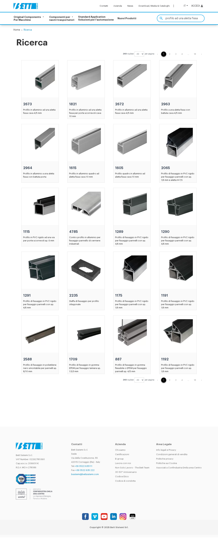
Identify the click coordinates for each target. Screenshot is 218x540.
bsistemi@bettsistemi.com (85, 474)
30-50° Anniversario (126, 472)
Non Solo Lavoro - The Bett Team (132, 468)
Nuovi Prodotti (127, 18)
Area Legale (164, 444)
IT (185, 6)
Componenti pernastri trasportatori (61, 18)
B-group (119, 459)
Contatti (104, 6)
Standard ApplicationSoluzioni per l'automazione (96, 18)
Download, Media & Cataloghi (154, 6)
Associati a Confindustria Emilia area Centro (179, 468)
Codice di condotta (125, 481)
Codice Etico (122, 476)
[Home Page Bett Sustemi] (25, 6)
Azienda (117, 6)
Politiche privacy (164, 459)
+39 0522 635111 (83, 466)
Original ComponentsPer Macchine (27, 18)
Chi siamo (120, 450)
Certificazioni (122, 454)
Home (16, 30)
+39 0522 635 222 (85, 470)
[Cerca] (161, 18)
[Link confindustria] (34, 494)
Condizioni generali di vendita (171, 454)
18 (195, 54)
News (130, 6)
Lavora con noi (123, 463)
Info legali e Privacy (166, 450)
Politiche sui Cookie (166, 463)
